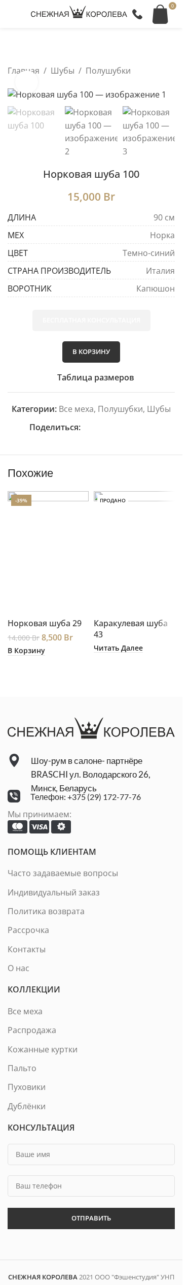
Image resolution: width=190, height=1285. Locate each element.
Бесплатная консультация (91, 320)
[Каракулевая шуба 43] (134, 552)
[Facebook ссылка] (87, 427)
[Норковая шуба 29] (48, 552)
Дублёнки (27, 1106)
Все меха (76, 408)
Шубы (62, 70)
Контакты (27, 949)
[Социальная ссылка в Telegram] (147, 427)
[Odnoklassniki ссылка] (111, 427)
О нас (18, 968)
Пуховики (27, 1087)
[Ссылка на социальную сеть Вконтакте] (135, 427)
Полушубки (108, 70)
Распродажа (32, 1030)
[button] (26, 650)
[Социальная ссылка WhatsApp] (123, 427)
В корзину (91, 351)
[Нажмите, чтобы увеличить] (26, 82)
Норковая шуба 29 (45, 623)
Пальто (22, 1068)
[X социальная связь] (99, 427)
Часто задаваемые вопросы (63, 873)
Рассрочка (28, 930)
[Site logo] (79, 13)
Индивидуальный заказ (54, 892)
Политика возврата (46, 911)
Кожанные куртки (43, 1049)
